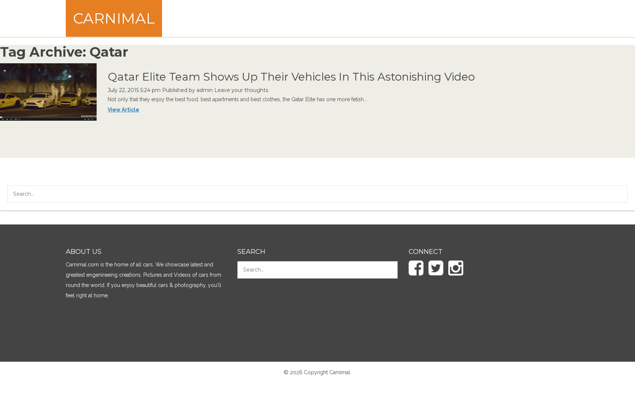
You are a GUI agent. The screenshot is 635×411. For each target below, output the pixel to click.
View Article (123, 110)
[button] (616, 195)
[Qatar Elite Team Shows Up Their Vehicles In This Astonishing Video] (48, 91)
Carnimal (114, 18)
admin (205, 90)
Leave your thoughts (241, 90)
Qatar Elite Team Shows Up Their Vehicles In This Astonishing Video (291, 77)
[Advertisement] (435, 18)
